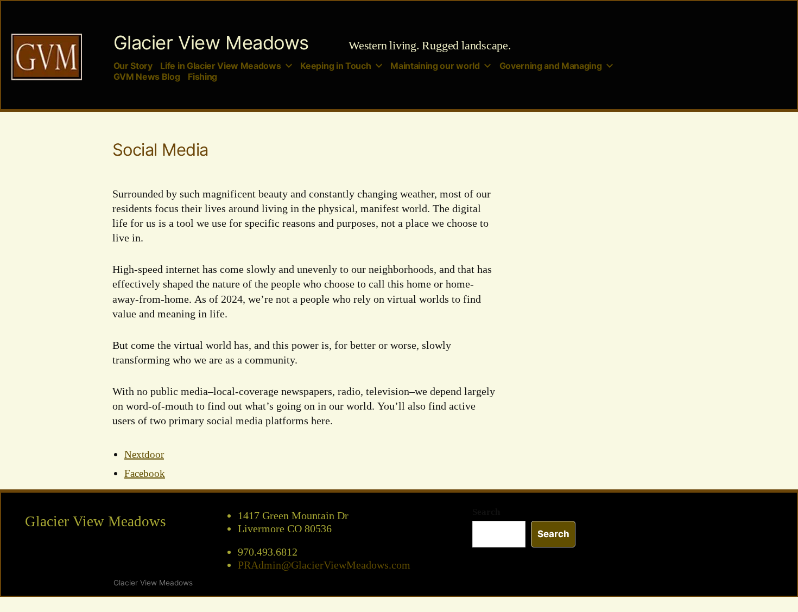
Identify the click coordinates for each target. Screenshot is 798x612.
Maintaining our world (434, 66)
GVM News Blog (146, 77)
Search (486, 512)
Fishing (202, 77)
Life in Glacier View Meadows (220, 66)
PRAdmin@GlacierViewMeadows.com (324, 565)
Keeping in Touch (335, 66)
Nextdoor (144, 454)
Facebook (144, 473)
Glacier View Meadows (211, 42)
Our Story (133, 66)
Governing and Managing (550, 66)
